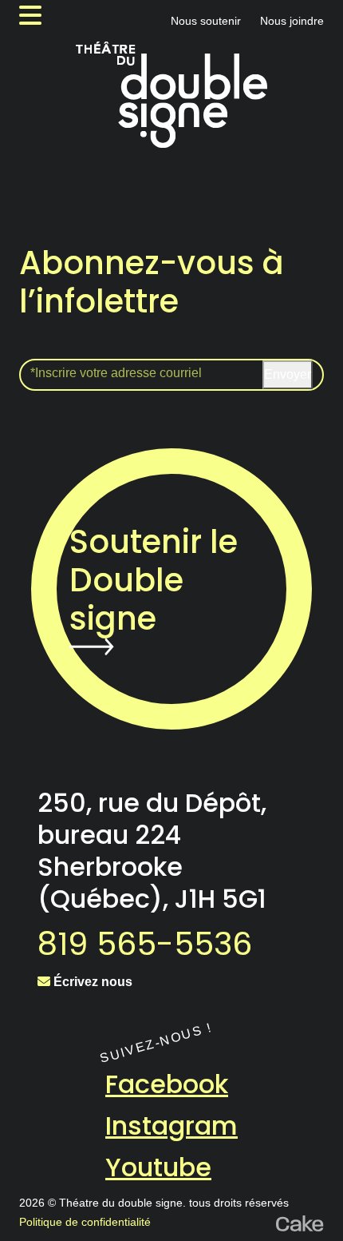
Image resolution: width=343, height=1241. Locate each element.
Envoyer (287, 374)
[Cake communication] (300, 1221)
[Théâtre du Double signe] (171, 95)
